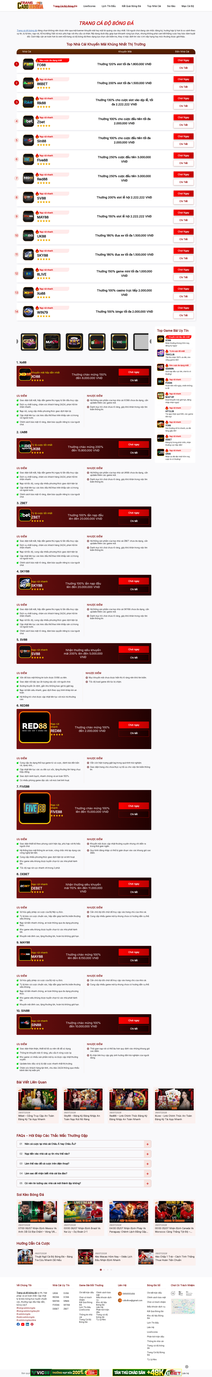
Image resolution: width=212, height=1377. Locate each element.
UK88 (55, 1293)
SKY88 (66, 1305)
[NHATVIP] (160, 396)
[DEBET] (160, 438)
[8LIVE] (28, 273)
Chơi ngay (183, 60)
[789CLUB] (160, 353)
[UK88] (28, 235)
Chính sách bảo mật (103, 1293)
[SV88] (28, 197)
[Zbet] (28, 121)
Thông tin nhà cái (85, 1315)
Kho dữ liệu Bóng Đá (101, 1303)
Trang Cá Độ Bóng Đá (85, 1320)
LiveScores (89, 6)
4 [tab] (111, 1269)
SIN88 (66, 1301)
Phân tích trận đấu (102, 1310)
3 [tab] (107, 1269)
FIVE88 (56, 1305)
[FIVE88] (160, 382)
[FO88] (28, 64)
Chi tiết (183, 67)
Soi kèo (171, 6)
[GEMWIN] (160, 367)
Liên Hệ (99, 1307)
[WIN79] (28, 311)
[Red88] (28, 178)
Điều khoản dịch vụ (103, 1298)
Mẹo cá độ (188, 6)
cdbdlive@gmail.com (132, 1300)
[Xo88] (28, 292)
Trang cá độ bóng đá (65, 6)
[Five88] (28, 159)
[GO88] (160, 339)
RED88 (56, 1297)
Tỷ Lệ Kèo (101, 1319)
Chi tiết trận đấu (86, 1292)
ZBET (66, 1309)
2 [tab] (104, 1269)
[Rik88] (28, 102)
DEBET (56, 1309)
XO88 (66, 1297)
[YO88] (160, 424)
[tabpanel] (46, 1257)
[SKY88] (28, 254)
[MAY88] (28, 216)
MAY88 (56, 1301)
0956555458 (129, 1293)
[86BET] (28, 83)
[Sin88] (28, 140)
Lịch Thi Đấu (109, 6)
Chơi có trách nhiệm (85, 1298)
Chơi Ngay (183, 136)
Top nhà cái (154, 6)
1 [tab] (100, 1269)
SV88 (66, 1293)
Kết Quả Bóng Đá (131, 6)
